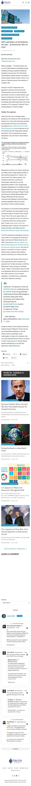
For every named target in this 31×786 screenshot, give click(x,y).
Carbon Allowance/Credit (7, 362)
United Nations (6, 38)
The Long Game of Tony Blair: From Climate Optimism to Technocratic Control (14, 531)
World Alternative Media (14, 625)
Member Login (24, 768)
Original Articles (8, 444)
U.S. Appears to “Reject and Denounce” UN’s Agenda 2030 (12, 489)
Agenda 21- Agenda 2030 (9, 27)
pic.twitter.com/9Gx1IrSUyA (13, 312)
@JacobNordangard (12, 739)
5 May (8, 723)
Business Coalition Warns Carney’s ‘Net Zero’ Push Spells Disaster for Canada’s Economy (14, 406)
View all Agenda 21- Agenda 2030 (14, 548)
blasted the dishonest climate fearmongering (15, 230)
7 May (17, 627)
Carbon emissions (5, 365)
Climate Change (7, 31)
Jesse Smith (6, 419)
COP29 (13, 365)
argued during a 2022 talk (17, 223)
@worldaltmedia (11, 627)
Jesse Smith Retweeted (17, 623)
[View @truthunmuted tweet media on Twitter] (23, 695)
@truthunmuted (18, 652)
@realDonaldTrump (10, 304)
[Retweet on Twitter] (11, 623)
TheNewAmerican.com (8, 61)
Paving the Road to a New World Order (13, 449)
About (5, 768)
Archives (3, 599)
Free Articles (19, 31)
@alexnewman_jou (21, 722)
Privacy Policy (15, 770)
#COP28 (6, 289)
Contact (10, 768)
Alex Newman (10, 722)
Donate (16, 768)
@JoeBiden (7, 292)
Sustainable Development (10, 34)
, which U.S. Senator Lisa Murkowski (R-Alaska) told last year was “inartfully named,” (15, 245)
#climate (13, 289)
